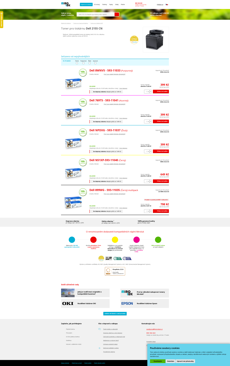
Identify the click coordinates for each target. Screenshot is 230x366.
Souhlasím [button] (158, 361)
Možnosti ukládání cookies (111, 348)
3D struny (97, 4)
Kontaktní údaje (151, 341)
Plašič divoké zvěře (99, 363)
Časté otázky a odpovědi (110, 329)
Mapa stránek (65, 363)
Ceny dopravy (123, 88)
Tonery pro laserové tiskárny (80, 23)
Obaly (117, 4)
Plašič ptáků (87, 363)
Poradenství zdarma (109, 352)
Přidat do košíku (162, 91)
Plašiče (123, 4)
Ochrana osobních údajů (110, 344)
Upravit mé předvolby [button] (185, 361)
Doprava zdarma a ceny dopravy (112, 333)
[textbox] (96, 14)
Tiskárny (104, 4)
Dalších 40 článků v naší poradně (115, 313)
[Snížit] (150, 92)
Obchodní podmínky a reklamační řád (114, 337)
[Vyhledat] (117, 14)
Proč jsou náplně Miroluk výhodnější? (114, 74)
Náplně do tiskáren (86, 4)
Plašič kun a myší (77, 363)
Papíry (111, 4)
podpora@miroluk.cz (154, 329)
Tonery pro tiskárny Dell (96, 23)
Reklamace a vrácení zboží (111, 340)
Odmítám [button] (170, 361)
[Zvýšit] (150, 90)
